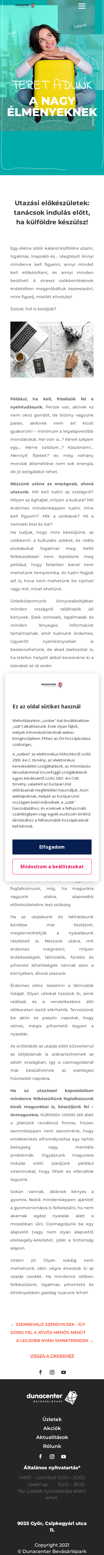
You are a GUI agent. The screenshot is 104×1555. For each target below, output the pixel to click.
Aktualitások (52, 1437)
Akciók (52, 1428)
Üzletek (52, 1419)
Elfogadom (52, 847)
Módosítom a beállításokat (52, 866)
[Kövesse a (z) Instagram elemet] (52, 1372)
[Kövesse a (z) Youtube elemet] (63, 1372)
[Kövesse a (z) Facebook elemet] (40, 1372)
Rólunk (52, 1446)
